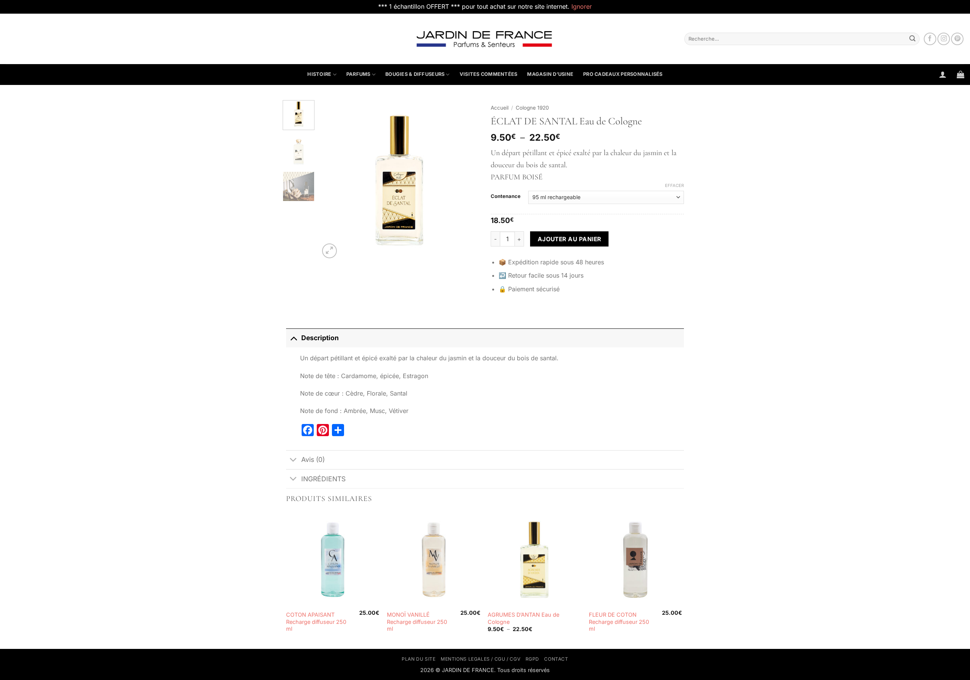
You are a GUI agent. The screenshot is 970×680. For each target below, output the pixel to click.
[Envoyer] (912, 38)
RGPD (532, 659)
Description (320, 338)
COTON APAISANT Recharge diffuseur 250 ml (316, 621)
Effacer (674, 185)
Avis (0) (313, 459)
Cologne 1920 (532, 108)
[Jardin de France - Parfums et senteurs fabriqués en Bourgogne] (485, 38)
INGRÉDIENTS (323, 479)
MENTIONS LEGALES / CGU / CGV (480, 659)
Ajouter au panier (569, 239)
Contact (556, 659)
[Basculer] (293, 338)
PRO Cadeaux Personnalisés (622, 74)
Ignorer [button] (581, 6)
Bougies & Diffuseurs (414, 74)
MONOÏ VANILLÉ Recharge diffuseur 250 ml (417, 621)
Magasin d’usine (550, 74)
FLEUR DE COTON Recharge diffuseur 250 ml (619, 621)
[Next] (467, 180)
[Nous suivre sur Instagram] (943, 39)
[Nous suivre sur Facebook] (930, 39)
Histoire (319, 74)
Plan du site (418, 659)
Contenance (506, 196)
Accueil (499, 108)
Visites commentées (489, 74)
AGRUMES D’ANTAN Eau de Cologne (523, 618)
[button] (943, 74)
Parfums (358, 74)
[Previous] (332, 180)
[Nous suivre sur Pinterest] (957, 39)
